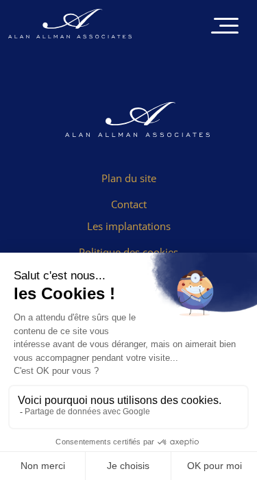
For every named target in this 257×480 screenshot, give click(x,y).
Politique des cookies (128, 252)
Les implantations (129, 226)
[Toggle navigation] (225, 27)
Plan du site (128, 178)
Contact (129, 204)
